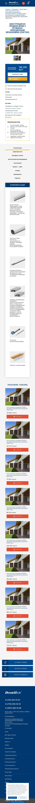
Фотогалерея (9, 748)
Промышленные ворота (12, 768)
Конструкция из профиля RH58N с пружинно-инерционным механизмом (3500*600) (17, 542)
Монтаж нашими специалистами (17, 85)
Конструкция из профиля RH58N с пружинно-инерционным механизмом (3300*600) (17, 608)
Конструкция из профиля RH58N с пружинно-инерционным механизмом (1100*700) (17, 409)
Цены (6, 731)
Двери (7, 782)
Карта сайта (8, 722)
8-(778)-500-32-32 (13, 704)
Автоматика (8, 775)
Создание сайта (9, 800)
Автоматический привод (15, 88)
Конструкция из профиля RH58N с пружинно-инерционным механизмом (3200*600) (17, 641)
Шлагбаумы (8, 779)
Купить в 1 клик (17, 74)
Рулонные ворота (10, 758)
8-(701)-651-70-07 (14, 4)
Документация (9, 738)
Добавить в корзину (16, 78)
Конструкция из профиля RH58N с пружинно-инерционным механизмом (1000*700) (17, 442)
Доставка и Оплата (10, 735)
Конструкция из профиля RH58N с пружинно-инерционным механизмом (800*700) (17, 508)
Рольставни (8, 772)
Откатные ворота (10, 765)
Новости (7, 741)
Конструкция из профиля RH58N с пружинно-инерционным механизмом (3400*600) (17, 575)
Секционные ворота (10, 755)
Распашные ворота (10, 762)
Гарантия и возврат (10, 751)
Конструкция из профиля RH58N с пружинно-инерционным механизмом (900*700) (17, 475)
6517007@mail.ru (9, 716)
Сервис (7, 745)
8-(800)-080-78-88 (13, 708)
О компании (8, 728)
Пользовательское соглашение (14, 720)
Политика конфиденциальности (14, 719)
